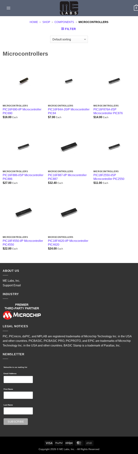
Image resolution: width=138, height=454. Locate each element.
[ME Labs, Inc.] (69, 8)
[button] (8, 8)
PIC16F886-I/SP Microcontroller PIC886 (23, 177)
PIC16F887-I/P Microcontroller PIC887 (67, 177)
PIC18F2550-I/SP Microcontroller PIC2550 (108, 177)
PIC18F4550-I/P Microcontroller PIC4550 (23, 242)
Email (17, 285)
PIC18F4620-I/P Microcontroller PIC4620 (68, 242)
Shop (46, 22)
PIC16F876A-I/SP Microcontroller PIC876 (108, 111)
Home (34, 22)
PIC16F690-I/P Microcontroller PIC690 (22, 111)
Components (64, 22)
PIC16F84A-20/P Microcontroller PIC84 (68, 111)
